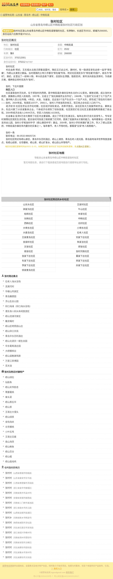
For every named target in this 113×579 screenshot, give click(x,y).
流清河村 (9, 286)
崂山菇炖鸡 (10, 461)
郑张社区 (82, 246)
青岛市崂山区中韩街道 (42, 31)
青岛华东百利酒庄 (14, 336)
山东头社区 (28, 204)
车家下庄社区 (28, 261)
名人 (51, 4)
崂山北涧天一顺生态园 (16, 341)
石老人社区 (82, 232)
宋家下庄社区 (82, 261)
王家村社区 (82, 204)
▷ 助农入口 (56, 568)
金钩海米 (9, 422)
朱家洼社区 (82, 242)
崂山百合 (9, 451)
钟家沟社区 (28, 209)
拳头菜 (8, 397)
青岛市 (27, 15)
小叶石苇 (9, 432)
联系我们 (70, 572)
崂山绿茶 (9, 417)
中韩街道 (45, 15)
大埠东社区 (28, 228)
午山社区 (82, 209)
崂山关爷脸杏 (11, 387)
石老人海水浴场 (13, 281)
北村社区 (82, 223)
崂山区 (35, 15)
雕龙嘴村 (9, 321)
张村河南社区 (82, 251)
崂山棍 (8, 456)
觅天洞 (8, 366)
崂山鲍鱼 (9, 447)
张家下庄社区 (28, 256)
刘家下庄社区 (82, 237)
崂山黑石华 (10, 402)
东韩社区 (28, 218)
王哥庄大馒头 (11, 412)
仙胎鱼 (8, 382)
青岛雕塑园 (10, 296)
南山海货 (9, 442)
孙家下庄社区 (82, 265)
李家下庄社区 (28, 265)
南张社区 (28, 251)
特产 (44, 4)
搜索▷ (73, 9)
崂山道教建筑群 (13, 356)
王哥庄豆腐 (10, 437)
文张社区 (28, 246)
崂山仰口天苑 (11, 331)
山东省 (19, 15)
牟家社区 (82, 214)
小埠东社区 (82, 228)
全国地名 (25, 4)
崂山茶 (8, 407)
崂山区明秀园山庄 (14, 326)
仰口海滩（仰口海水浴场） (18, 306)
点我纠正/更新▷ (84, 146)
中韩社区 (82, 218)
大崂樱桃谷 (10, 351)
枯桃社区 (28, 214)
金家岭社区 (28, 242)
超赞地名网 (8, 15)
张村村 (8, 473)
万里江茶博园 (11, 361)
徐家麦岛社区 (28, 270)
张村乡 (8, 517)
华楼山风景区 (11, 291)
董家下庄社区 (82, 256)
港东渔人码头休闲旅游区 (17, 311)
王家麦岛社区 (28, 237)
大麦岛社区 (28, 232)
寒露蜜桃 (9, 392)
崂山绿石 (9, 377)
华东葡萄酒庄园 (13, 346)
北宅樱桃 (9, 427)
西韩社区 (28, 223)
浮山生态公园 (11, 301)
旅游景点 (35, 4)
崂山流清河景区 (13, 316)
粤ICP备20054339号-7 (43, 576)
